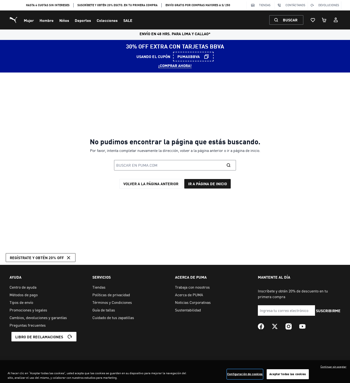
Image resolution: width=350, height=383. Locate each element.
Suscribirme (328, 310)
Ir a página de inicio (207, 183)
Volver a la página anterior (150, 183)
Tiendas (264, 5)
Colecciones (107, 20)
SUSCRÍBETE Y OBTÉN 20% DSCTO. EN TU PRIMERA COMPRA (117, 5)
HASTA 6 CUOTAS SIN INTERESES (48, 5)
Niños (64, 20)
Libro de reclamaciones (39, 337)
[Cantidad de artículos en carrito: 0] (324, 20)
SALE (127, 20)
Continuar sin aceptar (333, 366)
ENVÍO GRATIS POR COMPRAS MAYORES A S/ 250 (197, 5)
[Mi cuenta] (335, 20)
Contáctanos (295, 5)
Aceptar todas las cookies (287, 374)
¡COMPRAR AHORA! (175, 65)
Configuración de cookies (245, 374)
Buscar (290, 20)
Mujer (29, 20)
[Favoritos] (313, 20)
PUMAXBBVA (188, 56)
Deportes (83, 20)
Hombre (47, 20)
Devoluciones (328, 5)
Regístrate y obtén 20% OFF (37, 257)
